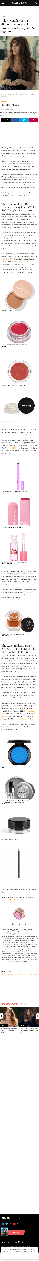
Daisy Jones (33, 974)
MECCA (14, 448)
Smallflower (13, 272)
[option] (10, 1020)
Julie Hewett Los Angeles (20, 262)
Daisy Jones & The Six (20, 974)
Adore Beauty (22, 719)
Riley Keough (5, 974)
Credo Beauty (6, 267)
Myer (29, 706)
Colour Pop (5, 259)
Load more (19, 1254)
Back (4, 16)
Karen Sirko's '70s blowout (13, 900)
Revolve (21, 443)
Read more (6, 116)
